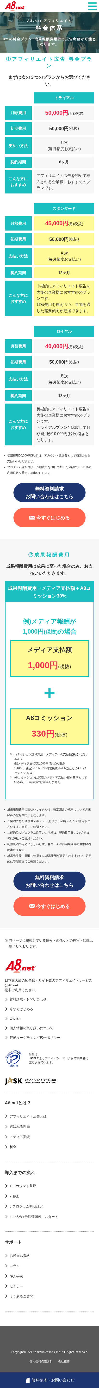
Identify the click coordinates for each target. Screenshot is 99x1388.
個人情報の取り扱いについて (31, 1028)
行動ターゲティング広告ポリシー (35, 1038)
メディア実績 (20, 1137)
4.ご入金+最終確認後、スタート (34, 1217)
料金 (13, 1147)
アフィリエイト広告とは (28, 1116)
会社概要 (64, 1361)
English (15, 1018)
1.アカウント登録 (23, 1186)
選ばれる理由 (20, 1126)
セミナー (16, 1286)
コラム (15, 1266)
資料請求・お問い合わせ (28, 999)
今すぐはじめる (53, 517)
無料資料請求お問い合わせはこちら (49, 492)
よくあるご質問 (21, 1296)
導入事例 (16, 1276)
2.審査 (14, 1196)
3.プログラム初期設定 (26, 1206)
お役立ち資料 (20, 1256)
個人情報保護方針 (41, 1361)
